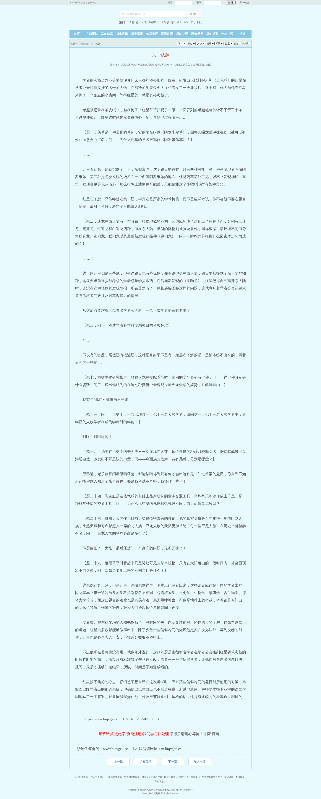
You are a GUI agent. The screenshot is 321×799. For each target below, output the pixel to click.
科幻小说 (182, 33)
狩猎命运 (84, 43)
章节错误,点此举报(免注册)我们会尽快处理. (134, 734)
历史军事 (137, 33)
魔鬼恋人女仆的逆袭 (152, 777)
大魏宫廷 (178, 64)
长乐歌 (165, 22)
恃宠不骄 (195, 777)
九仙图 (207, 64)
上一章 (118, 761)
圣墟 (131, 22)
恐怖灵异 (197, 33)
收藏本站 (92, 2)
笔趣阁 (92, 23)
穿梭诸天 (154, 22)
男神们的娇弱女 (132, 777)
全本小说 (227, 33)
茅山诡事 (159, 781)
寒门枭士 (176, 22)
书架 (242, 33)
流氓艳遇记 (198, 64)
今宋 (186, 22)
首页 (77, 33)
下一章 (172, 761)
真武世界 (159, 64)
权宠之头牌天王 (98, 777)
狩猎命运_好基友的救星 (139, 789)
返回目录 (145, 761)
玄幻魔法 (92, 33)
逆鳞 (142, 64)
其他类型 (212, 33)
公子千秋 (196, 22)
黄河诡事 (228, 777)
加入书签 (200, 761)
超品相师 (149, 64)
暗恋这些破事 (115, 777)
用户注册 (245, 2)
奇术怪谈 (240, 777)
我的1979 (168, 64)
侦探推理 (152, 33)
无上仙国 (125, 64)
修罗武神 (135, 64)
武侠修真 (107, 33)
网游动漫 (167, 33)
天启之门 (187, 64)
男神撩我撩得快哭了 (212, 777)
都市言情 (122, 33)
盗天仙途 (141, 22)
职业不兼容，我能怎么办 (176, 777)
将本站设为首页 (77, 2)
